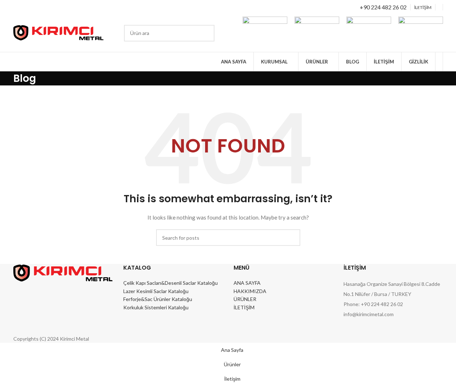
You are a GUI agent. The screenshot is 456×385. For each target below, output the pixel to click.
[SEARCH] (206, 33)
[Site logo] (58, 32)
